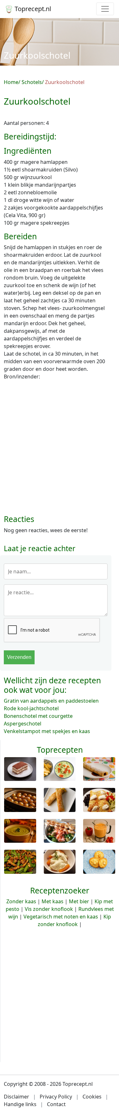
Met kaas (52, 901)
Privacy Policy (56, 1096)
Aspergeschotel (22, 723)
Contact (56, 1104)
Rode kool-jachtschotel (31, 708)
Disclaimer (16, 1096)
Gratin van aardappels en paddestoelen (51, 700)
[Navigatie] (105, 9)
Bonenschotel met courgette (38, 715)
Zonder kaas (21, 901)
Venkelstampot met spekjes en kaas (47, 731)
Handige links (20, 1104)
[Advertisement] (59, 449)
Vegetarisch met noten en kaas (60, 916)
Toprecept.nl (32, 8)
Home (11, 82)
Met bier (79, 901)
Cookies (92, 1096)
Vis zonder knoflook (49, 908)
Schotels (32, 82)
